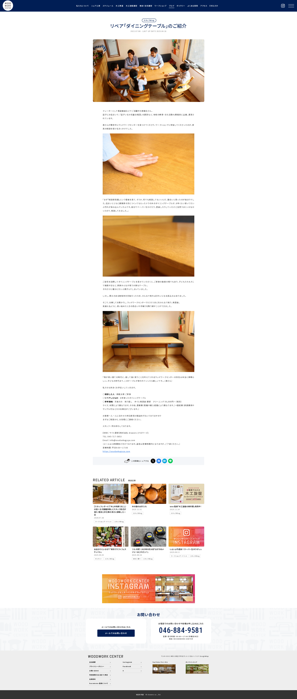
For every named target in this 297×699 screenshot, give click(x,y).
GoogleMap (204, 656)
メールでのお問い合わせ (116, 633)
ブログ (171, 6)
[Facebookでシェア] (159, 461)
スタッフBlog (149, 20)
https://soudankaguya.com (116, 451)
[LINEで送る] (170, 461)
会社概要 (92, 662)
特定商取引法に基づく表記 (98, 675)
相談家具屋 (140, 694)
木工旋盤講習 (131, 6)
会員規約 (92, 679)
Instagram (127, 662)
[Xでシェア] (153, 461)
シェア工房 (95, 6)
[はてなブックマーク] (164, 461)
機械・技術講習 (146, 6)
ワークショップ (160, 6)
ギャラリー (181, 6)
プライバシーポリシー (96, 666)
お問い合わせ (94, 671)
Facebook (127, 666)
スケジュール (108, 6)
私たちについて (82, 6)
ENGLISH (214, 6)
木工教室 (119, 6)
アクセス (203, 6)
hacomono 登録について (98, 683)
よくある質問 (192, 6)
